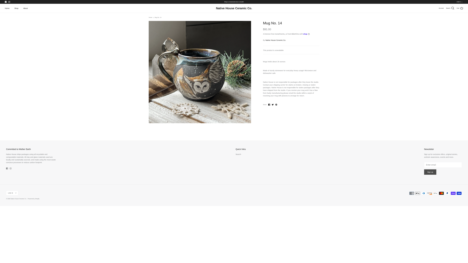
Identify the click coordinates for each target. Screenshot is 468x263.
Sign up (430, 172)
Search (238, 154)
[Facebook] (6, 2)
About (25, 8)
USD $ (458, 2)
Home (7, 8)
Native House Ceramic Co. (275, 40)
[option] (200, 72)
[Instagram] (9, 2)
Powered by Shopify (33, 198)
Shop (16, 8)
